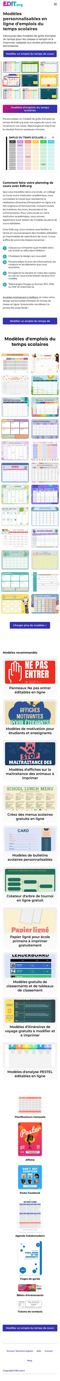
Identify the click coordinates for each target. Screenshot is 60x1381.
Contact (49, 1351)
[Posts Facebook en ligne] (30, 1178)
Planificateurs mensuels (30, 1116)
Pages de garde (30, 1278)
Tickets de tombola (30, 1311)
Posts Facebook (30, 1192)
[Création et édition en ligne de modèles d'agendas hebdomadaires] (30, 1216)
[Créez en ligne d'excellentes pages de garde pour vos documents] (30, 1259)
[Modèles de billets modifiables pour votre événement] (30, 1288)
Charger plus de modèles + (30, 625)
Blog (29, 1360)
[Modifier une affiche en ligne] (30, 1140)
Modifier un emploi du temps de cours (30, 53)
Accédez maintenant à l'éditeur (21, 297)
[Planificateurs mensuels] (30, 1105)
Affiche (30, 1159)
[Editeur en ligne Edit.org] (13, 4)
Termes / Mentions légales (20, 1351)
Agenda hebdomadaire (30, 1235)
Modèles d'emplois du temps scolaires (30, 109)
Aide (39, 1351)
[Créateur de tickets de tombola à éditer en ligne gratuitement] (30, 1305)
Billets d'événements (30, 1295)
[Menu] (55, 4)
